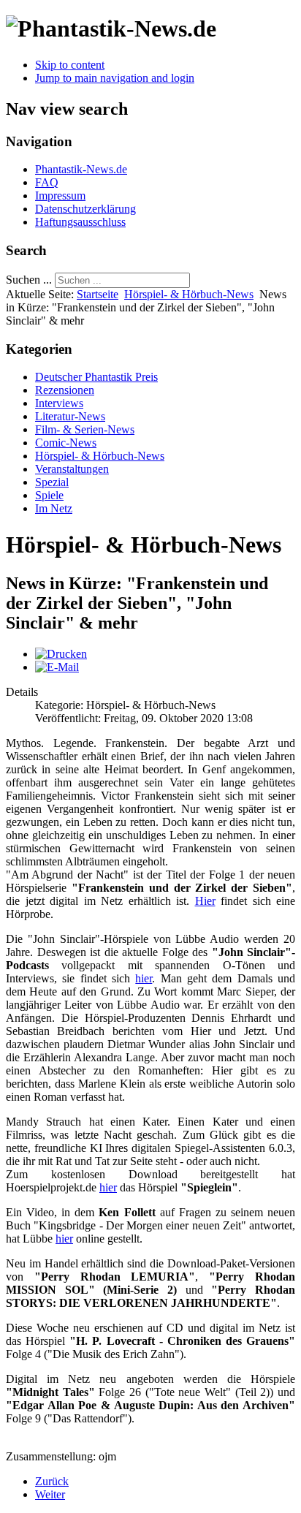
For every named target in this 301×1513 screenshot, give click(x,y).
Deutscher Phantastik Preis (96, 377)
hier (143, 978)
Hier (205, 901)
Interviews (59, 403)
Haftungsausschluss (80, 222)
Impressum (60, 195)
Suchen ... (29, 279)
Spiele (49, 495)
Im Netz (53, 508)
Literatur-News (70, 416)
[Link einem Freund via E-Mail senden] (57, 667)
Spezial (52, 482)
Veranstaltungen (72, 469)
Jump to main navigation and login (114, 78)
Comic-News (65, 442)
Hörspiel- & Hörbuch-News (189, 294)
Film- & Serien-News (84, 429)
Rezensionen (64, 390)
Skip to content (69, 64)
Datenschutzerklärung (85, 208)
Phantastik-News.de (81, 169)
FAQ (46, 182)
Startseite (97, 294)
